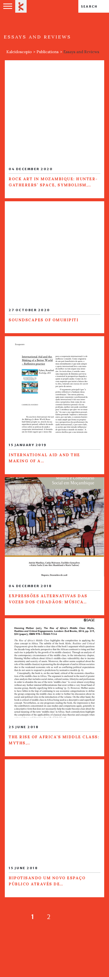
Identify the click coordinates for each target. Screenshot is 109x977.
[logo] (21, 6)
